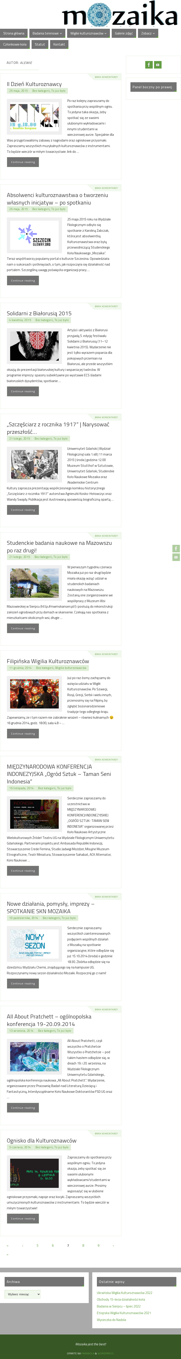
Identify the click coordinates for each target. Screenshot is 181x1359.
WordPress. (106, 1353)
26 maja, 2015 (18, 91)
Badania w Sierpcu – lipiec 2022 (119, 1306)
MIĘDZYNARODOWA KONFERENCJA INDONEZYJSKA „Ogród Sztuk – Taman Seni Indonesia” (59, 774)
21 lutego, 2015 (19, 438)
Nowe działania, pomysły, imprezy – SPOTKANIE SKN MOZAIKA (51, 907)
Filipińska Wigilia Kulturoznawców (48, 661)
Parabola (87, 1353)
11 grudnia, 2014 (20, 668)
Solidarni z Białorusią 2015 (39, 313)
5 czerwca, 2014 (20, 1147)
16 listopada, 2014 (21, 788)
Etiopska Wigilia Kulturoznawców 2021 (124, 1312)
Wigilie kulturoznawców (71, 668)
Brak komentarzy (106, 77)
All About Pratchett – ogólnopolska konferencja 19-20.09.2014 (49, 1020)
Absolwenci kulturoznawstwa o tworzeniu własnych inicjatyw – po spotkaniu (57, 199)
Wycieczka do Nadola (111, 1319)
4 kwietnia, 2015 (20, 320)
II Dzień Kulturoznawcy (34, 84)
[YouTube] (176, 557)
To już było (58, 91)
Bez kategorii (41, 91)
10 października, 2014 (23, 918)
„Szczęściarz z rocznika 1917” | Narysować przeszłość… (58, 428)
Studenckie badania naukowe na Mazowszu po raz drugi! (59, 546)
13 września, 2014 (21, 1031)
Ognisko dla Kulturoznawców (42, 1140)
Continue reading (23, 162)
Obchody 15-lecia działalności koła (121, 1299)
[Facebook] (176, 548)
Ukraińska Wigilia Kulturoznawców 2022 (124, 1292)
